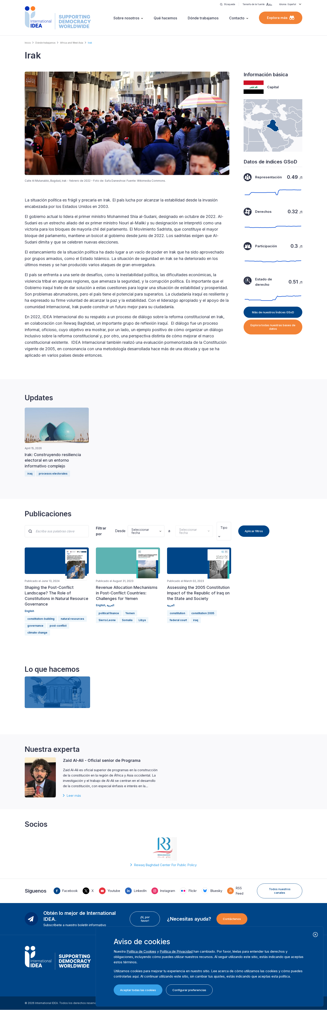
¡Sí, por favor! (145, 918)
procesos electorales (53, 473)
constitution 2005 (202, 613)
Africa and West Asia (71, 42)
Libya (142, 620)
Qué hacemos (165, 18)
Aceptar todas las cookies (138, 990)
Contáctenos (232, 919)
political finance (109, 613)
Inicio (28, 42)
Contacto (236, 18)
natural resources (72, 618)
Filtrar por (101, 531)
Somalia (127, 620)
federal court (178, 620)
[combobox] (220, 527)
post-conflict (58, 625)
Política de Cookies (141, 951)
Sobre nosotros (126, 18)
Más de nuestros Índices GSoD (273, 312)
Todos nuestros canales (280, 890)
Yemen (130, 613)
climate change (37, 632)
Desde (119, 531)
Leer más (74, 795)
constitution (177, 613)
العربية (110, 605)
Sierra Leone (107, 620)
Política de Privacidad (176, 951)
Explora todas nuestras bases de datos (272, 326)
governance (35, 625)
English (29, 611)
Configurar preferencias (189, 990)
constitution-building (40, 618)
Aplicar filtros (254, 531)
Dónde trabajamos (203, 18)
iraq (29, 473)
